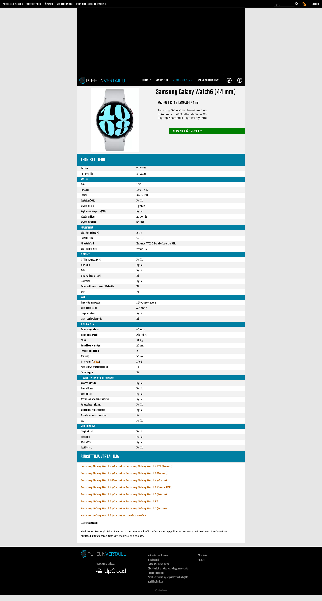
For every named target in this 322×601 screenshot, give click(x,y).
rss (304, 4)
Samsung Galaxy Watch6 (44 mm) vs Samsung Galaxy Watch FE (119, 501)
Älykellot (49, 4)
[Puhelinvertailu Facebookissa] (240, 80)
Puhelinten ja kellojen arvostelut (91, 4)
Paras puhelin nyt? (209, 80)
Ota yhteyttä (153, 559)
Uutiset (146, 80)
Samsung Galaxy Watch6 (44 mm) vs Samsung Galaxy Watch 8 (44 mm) (124, 473)
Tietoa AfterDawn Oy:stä (158, 564)
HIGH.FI (201, 559)
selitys (96, 361)
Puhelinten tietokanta (13, 4)
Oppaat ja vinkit (33, 4)
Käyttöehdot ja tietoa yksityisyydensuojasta (168, 568)
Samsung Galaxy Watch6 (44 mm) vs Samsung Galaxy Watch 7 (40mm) (124, 494)
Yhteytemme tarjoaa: (105, 563)
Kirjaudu (315, 4)
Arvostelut (162, 80)
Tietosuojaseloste (156, 572)
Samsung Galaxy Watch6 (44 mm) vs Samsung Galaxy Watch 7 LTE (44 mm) (126, 466)
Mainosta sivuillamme (158, 555)
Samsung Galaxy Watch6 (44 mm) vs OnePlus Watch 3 (113, 515)
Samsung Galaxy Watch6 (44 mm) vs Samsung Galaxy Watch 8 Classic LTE (126, 487)
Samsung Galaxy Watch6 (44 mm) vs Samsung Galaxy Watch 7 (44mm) (124, 508)
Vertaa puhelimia (64, 4)
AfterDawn (202, 555)
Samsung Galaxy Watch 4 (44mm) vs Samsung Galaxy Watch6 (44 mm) (124, 480)
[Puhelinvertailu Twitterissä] (229, 80)
